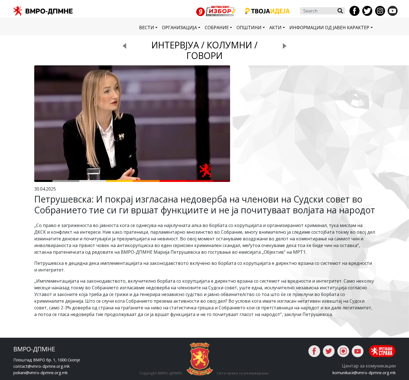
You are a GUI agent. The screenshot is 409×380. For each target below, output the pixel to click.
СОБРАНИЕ (217, 27)
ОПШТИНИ (249, 27)
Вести (146, 27)
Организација (179, 27)
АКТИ (275, 27)
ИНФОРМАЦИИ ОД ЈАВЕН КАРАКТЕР (329, 27)
